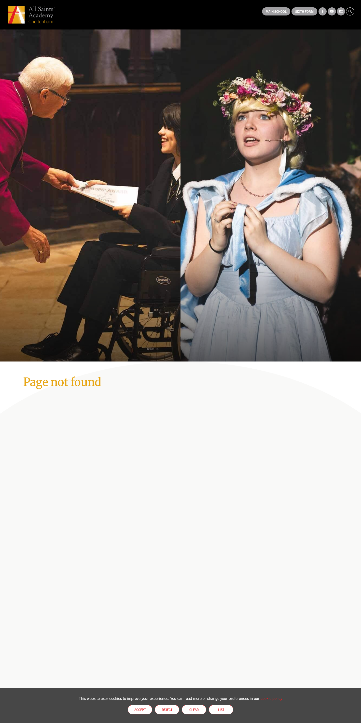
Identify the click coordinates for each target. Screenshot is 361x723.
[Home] (31, 14)
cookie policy (271, 698)
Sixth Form (304, 11)
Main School (276, 11)
